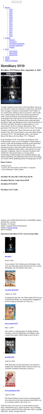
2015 (11, 26)
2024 (11, 9)
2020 (11, 17)
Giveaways (13, 42)
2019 (11, 19)
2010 (11, 36)
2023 (11, 11)
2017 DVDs (13, 51)
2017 (11, 23)
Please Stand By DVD (11, 323)
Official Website (12, 228)
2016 (11, 25)
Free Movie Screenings (16, 43)
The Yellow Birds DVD (11, 290)
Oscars (7, 57)
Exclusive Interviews (16, 45)
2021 (11, 15)
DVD (7, 49)
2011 (10, 34)
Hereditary (8, 256)
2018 (11, 21)
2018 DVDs (13, 53)
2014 (11, 28)
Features (8, 38)
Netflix (7, 59)
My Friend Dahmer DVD (12, 390)
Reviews (12, 40)
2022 (11, 13)
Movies (7, 7)
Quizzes (12, 47)
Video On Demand (11, 61)
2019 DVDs (13, 55)
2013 (11, 30)
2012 (11, 32)
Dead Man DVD (9, 357)
